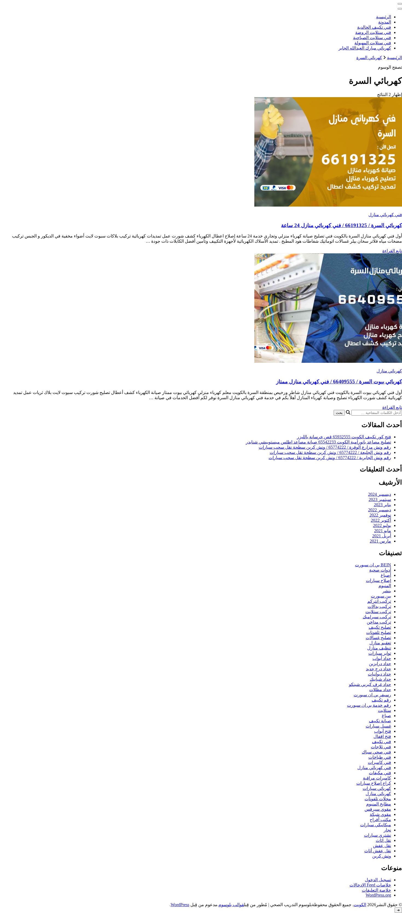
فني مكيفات (380, 772)
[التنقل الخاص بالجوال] (400, 4)
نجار (387, 830)
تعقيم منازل (380, 642)
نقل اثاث (383, 840)
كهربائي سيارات (377, 788)
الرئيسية (383, 17)
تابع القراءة (392, 250)
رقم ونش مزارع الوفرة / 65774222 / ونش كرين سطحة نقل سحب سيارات (325, 447)
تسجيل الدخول (378, 879)
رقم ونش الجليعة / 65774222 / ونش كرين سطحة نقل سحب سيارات (330, 452)
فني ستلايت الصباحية (372, 37)
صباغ (386, 715)
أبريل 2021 (381, 536)
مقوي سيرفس (378, 809)
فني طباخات (379, 757)
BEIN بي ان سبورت (373, 565)
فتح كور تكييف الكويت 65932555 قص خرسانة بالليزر (344, 436)
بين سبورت (381, 596)
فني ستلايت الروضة (373, 32)
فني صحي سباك (376, 752)
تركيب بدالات (379, 606)
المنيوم (384, 585)
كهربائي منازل (389, 371)
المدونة (384, 22)
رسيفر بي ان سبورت (372, 694)
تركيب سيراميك (377, 617)
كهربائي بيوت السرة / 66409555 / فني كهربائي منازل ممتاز (339, 381)
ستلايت (384, 710)
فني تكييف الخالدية (374, 27)
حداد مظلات (380, 689)
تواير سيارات (379, 653)
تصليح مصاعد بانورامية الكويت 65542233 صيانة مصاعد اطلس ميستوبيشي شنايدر (318, 442)
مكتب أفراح (380, 819)
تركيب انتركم (379, 601)
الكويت (360, 904)
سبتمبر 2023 (380, 499)
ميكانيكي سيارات (375, 824)
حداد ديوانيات (379, 674)
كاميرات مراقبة (377, 778)
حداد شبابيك (380, 679)
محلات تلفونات (378, 798)
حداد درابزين (380, 663)
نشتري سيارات (377, 835)
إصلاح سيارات (378, 580)
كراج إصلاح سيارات (373, 783)
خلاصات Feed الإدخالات (370, 885)
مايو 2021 (382, 530)
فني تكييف (381, 741)
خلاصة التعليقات (376, 890)
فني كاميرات (379, 762)
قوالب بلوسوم (231, 904)
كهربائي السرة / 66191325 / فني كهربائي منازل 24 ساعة (341, 225)
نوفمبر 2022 (380, 515)
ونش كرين (381, 856)
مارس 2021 (380, 541)
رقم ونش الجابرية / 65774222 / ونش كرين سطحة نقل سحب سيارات (330, 457)
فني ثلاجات (381, 746)
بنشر (386, 591)
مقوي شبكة (380, 814)
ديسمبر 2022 (379, 510)
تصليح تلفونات (378, 632)
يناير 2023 (382, 504)
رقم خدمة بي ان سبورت (369, 705)
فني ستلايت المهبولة (372, 42)
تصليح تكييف (380, 627)
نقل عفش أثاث (377, 850)
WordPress (180, 904)
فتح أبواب (382, 731)
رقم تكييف (381, 700)
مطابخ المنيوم (378, 804)
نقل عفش (382, 845)
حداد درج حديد (378, 668)
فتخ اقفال (382, 736)
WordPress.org (378, 895)
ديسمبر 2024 (379, 494)
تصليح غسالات (378, 637)
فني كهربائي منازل (385, 214)
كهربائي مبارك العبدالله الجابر (365, 48)
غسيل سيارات (378, 726)
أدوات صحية (380, 570)
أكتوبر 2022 (381, 520)
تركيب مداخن (379, 622)
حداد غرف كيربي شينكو (370, 684)
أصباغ (386, 575)
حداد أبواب (381, 658)
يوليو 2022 (382, 525)
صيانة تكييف (380, 720)
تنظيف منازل (379, 648)
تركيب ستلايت (378, 611)
